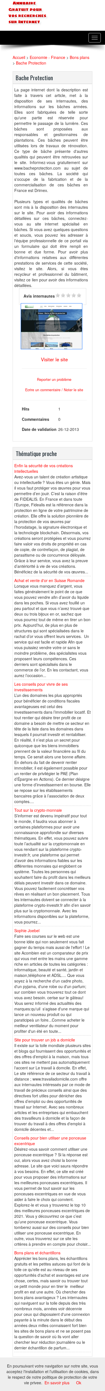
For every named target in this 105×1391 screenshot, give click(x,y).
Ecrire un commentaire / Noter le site (54, 389)
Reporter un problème (54, 379)
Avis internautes (39, 296)
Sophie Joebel (26, 930)
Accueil (19, 57)
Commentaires (35, 419)
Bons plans (79, 57)
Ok (78, 1382)
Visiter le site (54, 359)
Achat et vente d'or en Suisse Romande (49, 580)
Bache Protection (31, 63)
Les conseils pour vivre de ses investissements (41, 686)
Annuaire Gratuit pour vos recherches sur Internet (27, 12)
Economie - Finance (47, 57)
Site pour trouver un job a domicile (44, 1040)
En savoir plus (57, 1382)
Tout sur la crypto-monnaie (38, 810)
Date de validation (39, 429)
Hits (25, 409)
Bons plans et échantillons (37, 1252)
